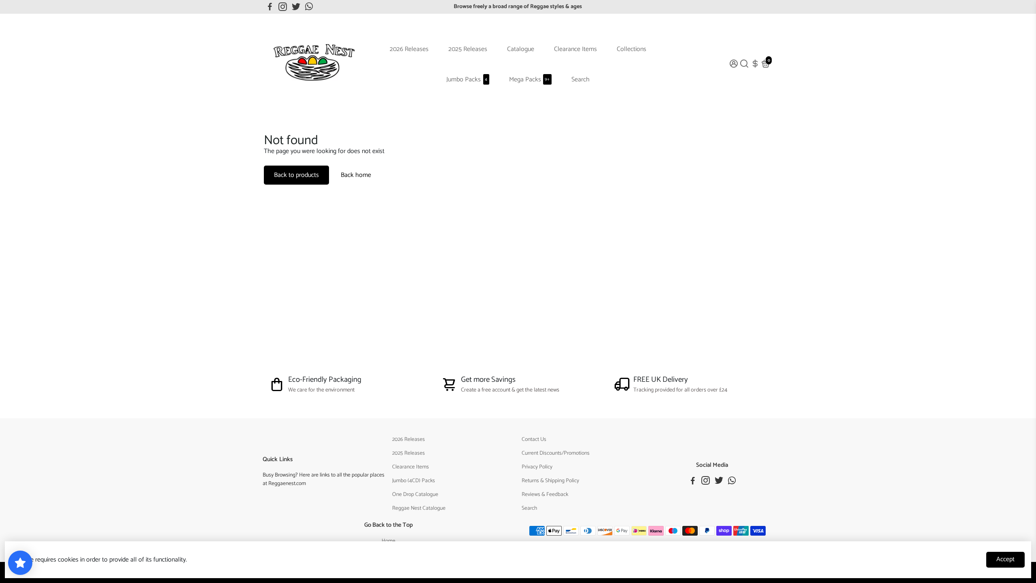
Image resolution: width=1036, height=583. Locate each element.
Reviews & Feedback (545, 494)
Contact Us (534, 439)
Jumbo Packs (466, 79)
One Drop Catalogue (415, 494)
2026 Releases (409, 49)
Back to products (296, 175)
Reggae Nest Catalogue (419, 508)
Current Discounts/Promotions (556, 453)
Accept (1005, 559)
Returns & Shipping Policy (550, 480)
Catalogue (520, 49)
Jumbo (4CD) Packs (413, 480)
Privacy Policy (537, 466)
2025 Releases (467, 49)
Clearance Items (575, 49)
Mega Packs (529, 79)
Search (580, 79)
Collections (631, 49)
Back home (356, 175)
